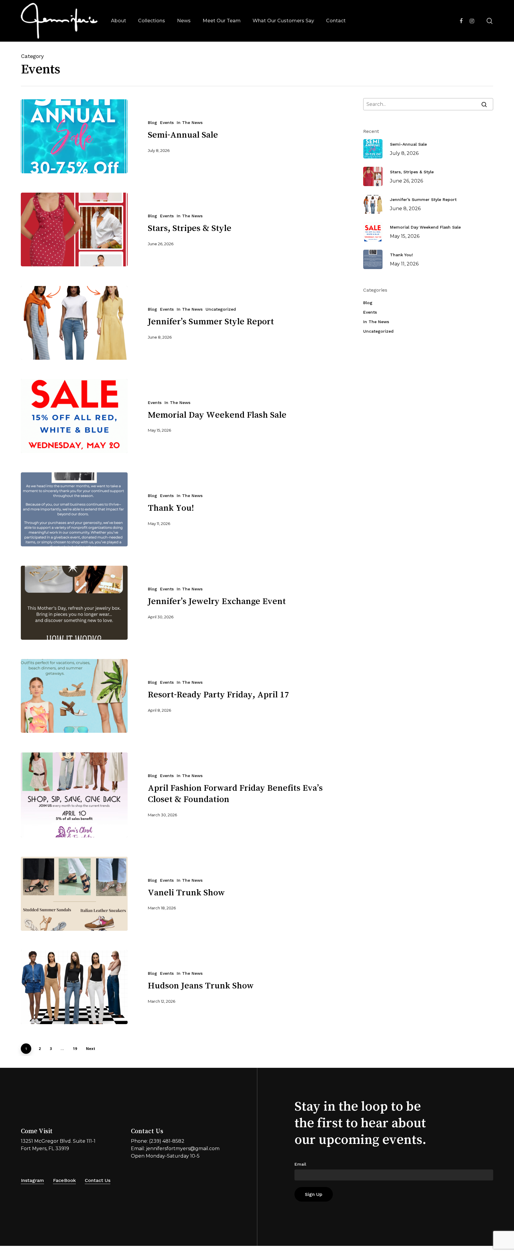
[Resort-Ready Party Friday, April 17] (74, 696)
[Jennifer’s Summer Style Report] (74, 323)
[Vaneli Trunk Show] (74, 894)
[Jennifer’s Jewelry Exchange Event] (74, 603)
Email (300, 1164)
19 (75, 1048)
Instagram (32, 1180)
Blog (152, 122)
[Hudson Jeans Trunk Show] (74, 987)
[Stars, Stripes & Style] (74, 230)
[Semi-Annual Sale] (74, 136)
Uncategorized (221, 309)
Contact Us (97, 1180)
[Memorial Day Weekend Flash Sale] (74, 416)
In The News (190, 122)
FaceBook (64, 1180)
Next (90, 1048)
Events (167, 122)
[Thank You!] (74, 509)
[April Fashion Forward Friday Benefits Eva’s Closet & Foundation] (74, 795)
